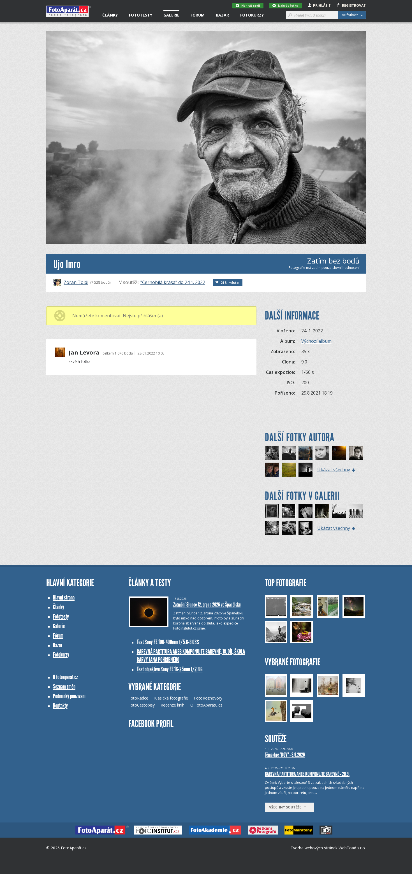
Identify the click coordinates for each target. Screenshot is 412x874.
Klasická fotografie (171, 698)
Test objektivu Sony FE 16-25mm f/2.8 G (170, 669)
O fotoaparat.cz (65, 677)
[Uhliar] (305, 453)
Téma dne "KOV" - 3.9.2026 (285, 754)
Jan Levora (84, 352)
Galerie (171, 15)
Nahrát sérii (250, 6)
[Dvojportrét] (272, 470)
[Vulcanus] (305, 470)
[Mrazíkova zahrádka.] (322, 511)
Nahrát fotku (288, 6)
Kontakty (60, 705)
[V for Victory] (272, 453)
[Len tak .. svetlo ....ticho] (289, 470)
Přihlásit (322, 5)
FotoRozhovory (208, 698)
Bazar (222, 15)
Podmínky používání (69, 696)
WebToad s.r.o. (352, 847)
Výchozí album (316, 341)
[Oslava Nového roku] (272, 528)
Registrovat (354, 5)
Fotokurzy (252, 15)
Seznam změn (64, 686)
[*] (339, 453)
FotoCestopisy (141, 705)
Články (110, 15)
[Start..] (339, 511)
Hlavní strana (64, 597)
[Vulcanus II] (289, 453)
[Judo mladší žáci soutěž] (289, 511)
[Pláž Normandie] (356, 511)
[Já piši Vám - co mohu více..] (305, 528)
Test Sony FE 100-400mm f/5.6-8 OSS (168, 642)
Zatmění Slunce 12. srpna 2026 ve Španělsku (207, 604)
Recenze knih (172, 705)
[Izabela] (356, 453)
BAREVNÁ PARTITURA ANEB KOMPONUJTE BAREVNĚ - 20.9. (307, 774)
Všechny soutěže (286, 807)
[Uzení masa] (289, 528)
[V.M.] (322, 453)
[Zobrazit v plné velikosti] (206, 137)
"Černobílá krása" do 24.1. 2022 (172, 282)
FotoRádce (138, 698)
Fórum (198, 15)
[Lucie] (272, 511)
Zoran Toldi (76, 282)
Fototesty (140, 15)
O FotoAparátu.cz (206, 705)
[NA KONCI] (305, 511)
